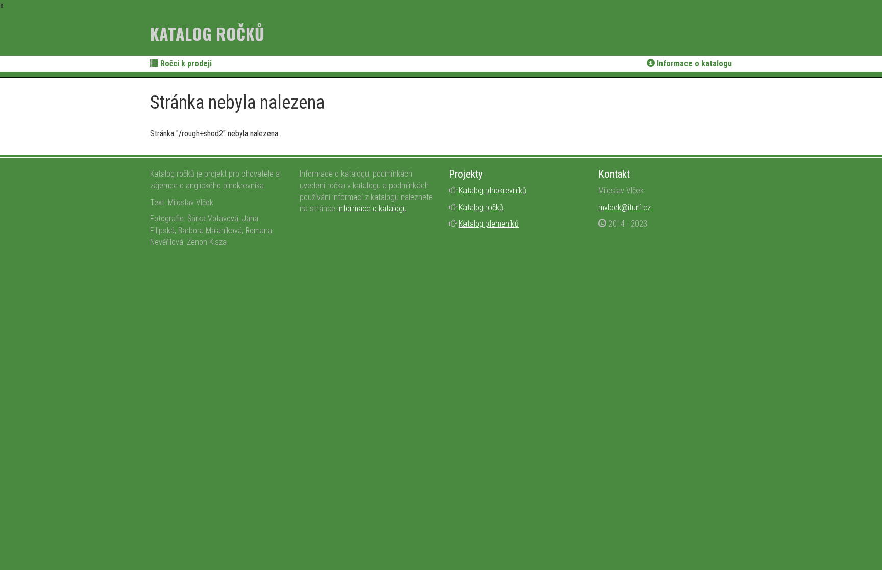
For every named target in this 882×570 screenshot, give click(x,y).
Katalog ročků (207, 33)
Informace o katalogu (693, 63)
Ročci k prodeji (185, 63)
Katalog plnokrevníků (492, 190)
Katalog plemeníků (489, 224)
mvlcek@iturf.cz (624, 207)
